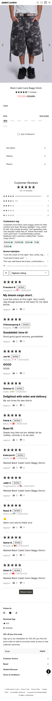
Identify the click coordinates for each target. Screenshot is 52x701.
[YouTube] (10, 612)
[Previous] (2, 45)
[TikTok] (16, 612)
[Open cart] (45, 2)
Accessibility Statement (17, 692)
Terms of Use (25, 689)
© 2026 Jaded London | (12, 689)
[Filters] (6, 273)
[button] (21, 92)
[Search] (38, 2)
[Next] (49, 45)
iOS (7, 623)
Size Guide (44, 116)
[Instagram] (4, 612)
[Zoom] (46, 76)
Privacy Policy (35, 689)
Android (9, 628)
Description (10, 148)
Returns (9, 164)
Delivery (9, 156)
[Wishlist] (42, 3)
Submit (42, 651)
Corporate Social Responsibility (37, 692)
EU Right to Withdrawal (26, 695)
